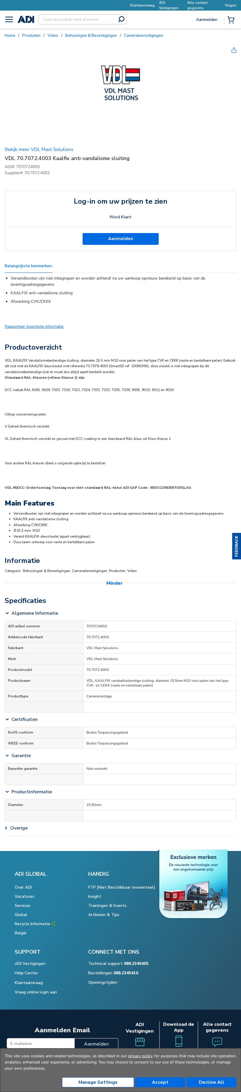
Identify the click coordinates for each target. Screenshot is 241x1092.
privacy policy (140, 1056)
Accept (160, 1082)
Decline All (211, 1082)
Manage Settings (98, 1082)
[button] (236, 546)
